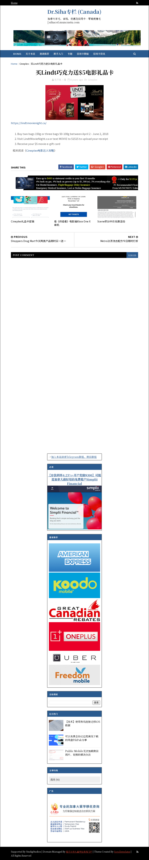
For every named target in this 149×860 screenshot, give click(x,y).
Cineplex (24, 63)
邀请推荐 (44, 53)
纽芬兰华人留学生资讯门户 (79, 851)
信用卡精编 (83, 53)
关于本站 (30, 53)
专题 (70, 53)
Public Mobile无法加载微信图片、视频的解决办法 (81, 752)
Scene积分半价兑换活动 (111, 221)
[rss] (137, 3)
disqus (132, 255)
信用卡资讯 (99, 53)
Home (14, 2)
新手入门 (58, 53)
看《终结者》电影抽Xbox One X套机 (72, 223)
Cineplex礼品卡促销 (22, 221)
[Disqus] (74, 306)
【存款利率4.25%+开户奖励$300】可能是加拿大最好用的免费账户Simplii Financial (74, 479)
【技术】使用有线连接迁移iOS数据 (82, 723)
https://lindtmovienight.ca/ (29, 123)
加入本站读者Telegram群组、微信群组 (74, 457)
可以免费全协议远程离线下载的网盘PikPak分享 (81, 738)
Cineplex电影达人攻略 (40, 150)
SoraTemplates (122, 851)
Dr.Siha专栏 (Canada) (74, 11)
